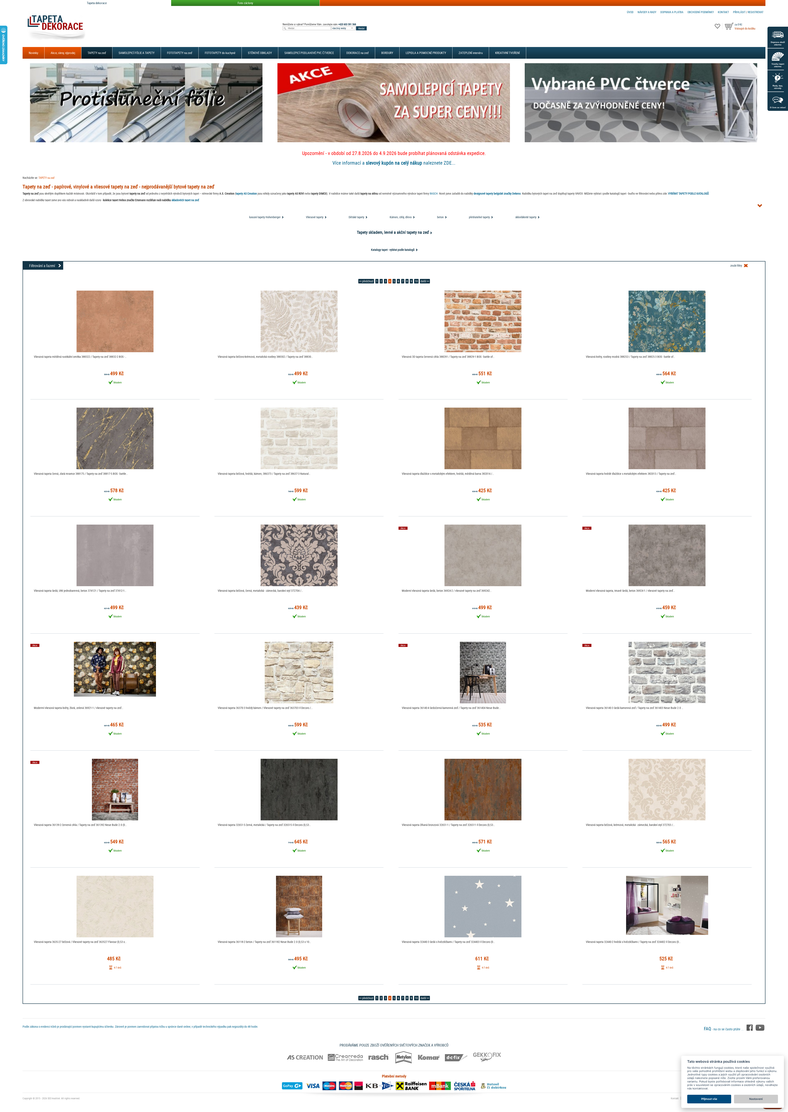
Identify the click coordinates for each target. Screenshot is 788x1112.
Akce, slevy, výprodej (63, 53)
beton (440, 217)
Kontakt (723, 12)
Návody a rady (647, 12)
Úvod (630, 12)
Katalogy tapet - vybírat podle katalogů (393, 250)
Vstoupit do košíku (745, 28)
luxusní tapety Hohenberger (265, 217)
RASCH (434, 193)
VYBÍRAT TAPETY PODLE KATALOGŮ (688, 193)
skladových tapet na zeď (185, 200)
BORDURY (387, 53)
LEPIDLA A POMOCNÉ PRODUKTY (426, 53)
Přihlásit (739, 12)
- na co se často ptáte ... (724, 1029)
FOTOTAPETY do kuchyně (220, 53)
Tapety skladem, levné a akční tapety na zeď (393, 232)
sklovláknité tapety (525, 217)
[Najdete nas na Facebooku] (750, 1027)
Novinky (33, 53)
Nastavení (756, 1099)
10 (416, 281)
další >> (425, 281)
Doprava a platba (671, 12)
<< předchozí (366, 281)
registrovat (755, 12)
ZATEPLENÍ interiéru (471, 53)
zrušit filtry (736, 265)
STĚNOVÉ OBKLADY (260, 53)
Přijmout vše (709, 1099)
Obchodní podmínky (700, 12)
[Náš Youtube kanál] (760, 1027)
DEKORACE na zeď (357, 53)
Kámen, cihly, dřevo (401, 217)
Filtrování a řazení (42, 265)
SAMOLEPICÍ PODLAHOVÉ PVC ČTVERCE (309, 53)
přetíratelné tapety (479, 217)
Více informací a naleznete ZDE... (393, 162)
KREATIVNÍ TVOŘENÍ (507, 53)
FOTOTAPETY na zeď (179, 53)
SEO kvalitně (54, 1098)
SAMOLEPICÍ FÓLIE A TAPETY (137, 53)
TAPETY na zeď (97, 53)
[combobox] (343, 28)
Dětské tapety (356, 217)
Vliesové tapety (314, 217)
